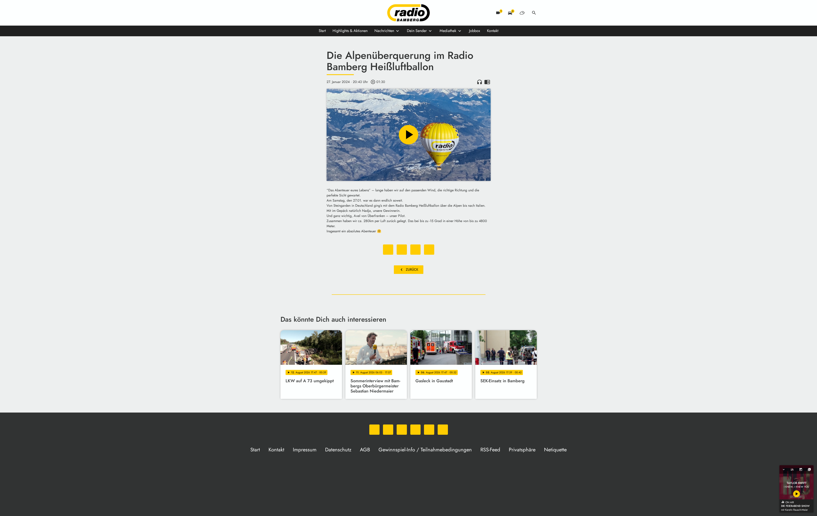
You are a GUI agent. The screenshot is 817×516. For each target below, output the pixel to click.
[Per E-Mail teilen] (429, 249)
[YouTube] (310, 13)
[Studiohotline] (327, 13)
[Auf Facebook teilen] (388, 249)
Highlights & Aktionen (350, 30)
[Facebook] (293, 13)
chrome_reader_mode (487, 82)
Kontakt (492, 30)
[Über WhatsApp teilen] (415, 249)
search (534, 12)
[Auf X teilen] (402, 249)
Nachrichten (384, 30)
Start (322, 30)
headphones (480, 82)
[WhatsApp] (284, 13)
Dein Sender (417, 30)
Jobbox (474, 30)
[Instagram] (302, 13)
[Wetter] (522, 12)
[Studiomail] (319, 13)
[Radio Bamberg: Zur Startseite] (408, 12)
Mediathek (448, 30)
